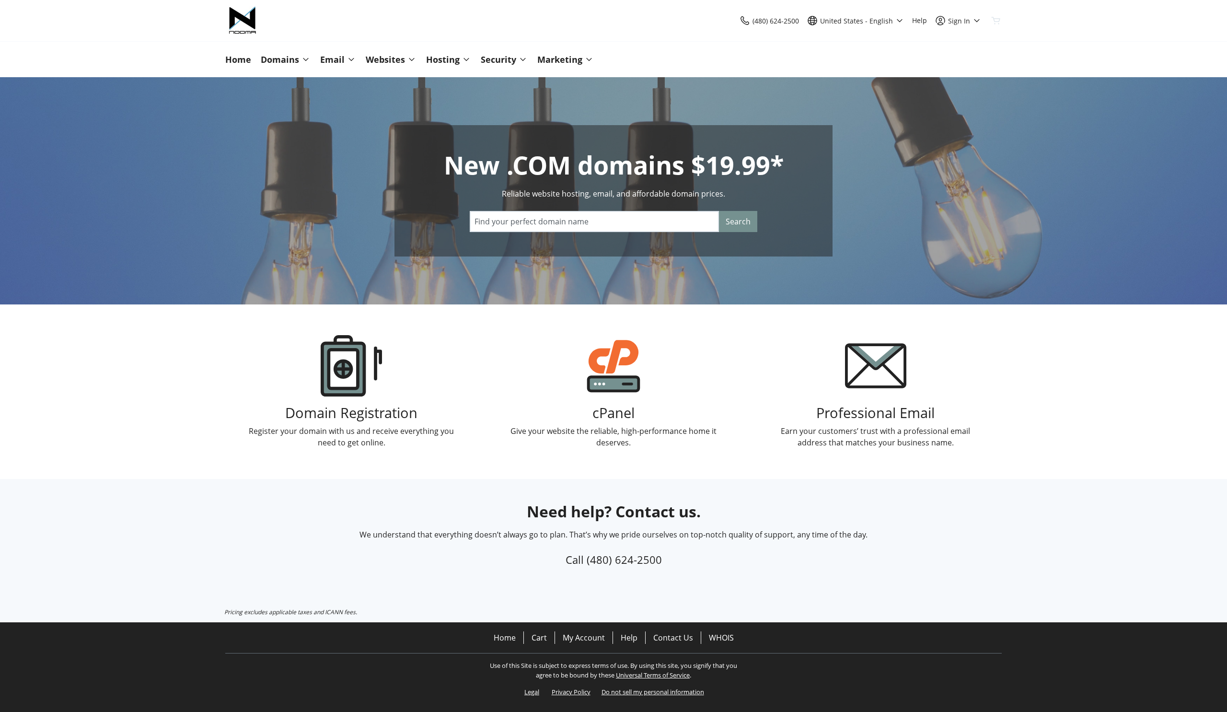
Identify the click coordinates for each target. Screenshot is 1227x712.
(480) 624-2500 (624, 559)
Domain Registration (351, 412)
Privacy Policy (571, 692)
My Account (584, 637)
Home (505, 637)
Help (629, 637)
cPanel (613, 412)
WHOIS (721, 637)
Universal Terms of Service (653, 675)
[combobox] (594, 221)
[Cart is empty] (996, 20)
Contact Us (673, 637)
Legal (531, 692)
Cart (539, 637)
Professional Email (875, 412)
